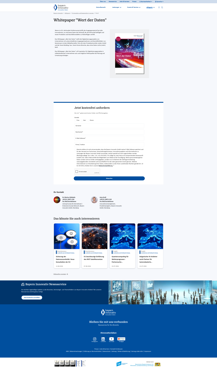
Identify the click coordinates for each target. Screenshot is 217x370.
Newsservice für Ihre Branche (108, 325)
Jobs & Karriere (124, 1)
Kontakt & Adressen (116, 349)
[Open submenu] (120, 7)
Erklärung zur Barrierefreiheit (92, 351)
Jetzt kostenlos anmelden (32, 297)
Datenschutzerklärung (106, 166)
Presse (134, 1)
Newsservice (113, 1)
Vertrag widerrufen (137, 351)
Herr (84, 120)
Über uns (103, 1)
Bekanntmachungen (76, 351)
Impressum (147, 351)
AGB (67, 351)
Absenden (109, 178)
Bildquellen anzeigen (60, 274)
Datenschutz (107, 351)
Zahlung (114, 351)
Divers (92, 120)
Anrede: (76, 117)
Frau (78, 120)
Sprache (159, 1)
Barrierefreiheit (146, 1)
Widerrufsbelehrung (124, 351)
